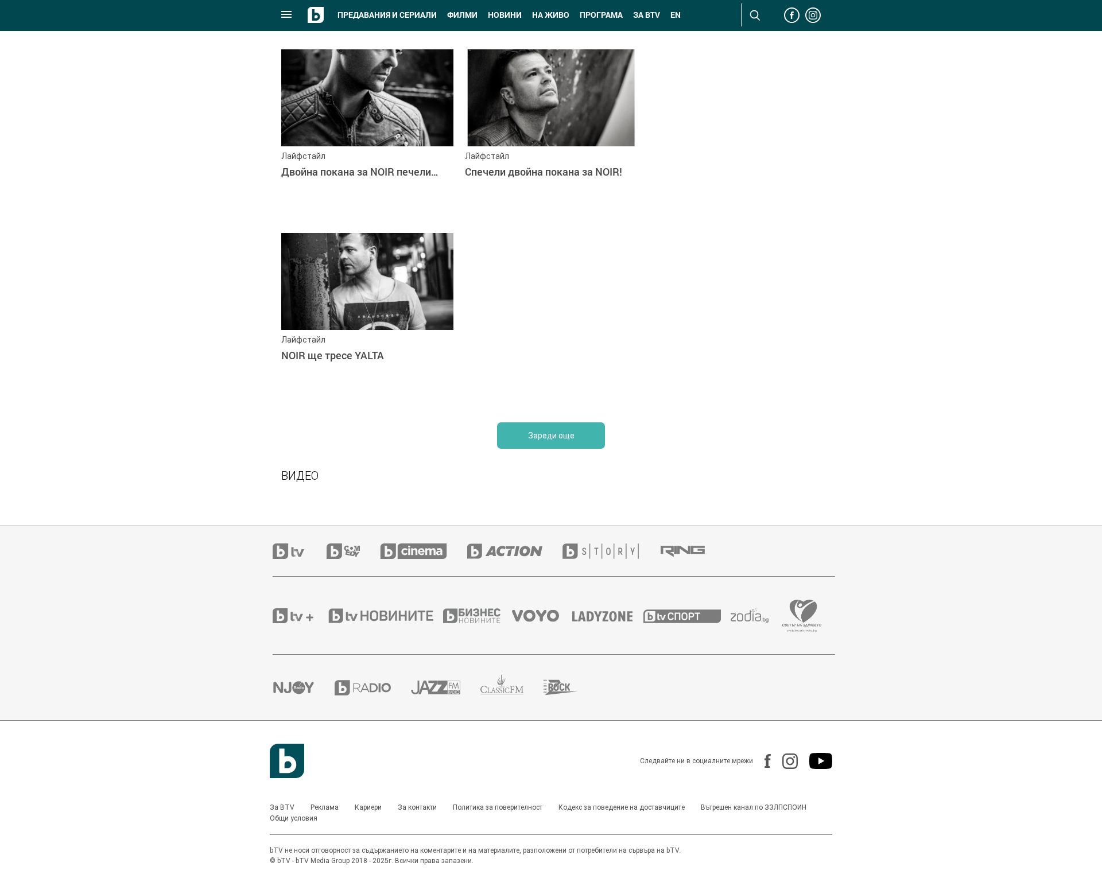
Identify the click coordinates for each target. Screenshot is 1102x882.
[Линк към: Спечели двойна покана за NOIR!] (551, 135)
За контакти (417, 807)
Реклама (325, 807)
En (675, 15)
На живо (550, 15)
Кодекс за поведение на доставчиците (621, 807)
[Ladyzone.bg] (608, 615)
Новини (505, 15)
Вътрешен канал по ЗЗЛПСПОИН (753, 807)
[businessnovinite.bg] (477, 616)
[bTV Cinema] (423, 551)
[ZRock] (571, 687)
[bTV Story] (610, 551)
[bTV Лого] (287, 761)
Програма (601, 15)
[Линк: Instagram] (784, 761)
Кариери (368, 807)
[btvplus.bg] (300, 615)
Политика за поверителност (497, 807)
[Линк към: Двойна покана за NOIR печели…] (367, 135)
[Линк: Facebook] (762, 761)
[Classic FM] (512, 687)
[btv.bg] (300, 551)
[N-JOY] (304, 687)
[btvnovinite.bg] (385, 615)
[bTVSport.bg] (687, 616)
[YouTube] (815, 760)
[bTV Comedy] (353, 551)
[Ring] (693, 551)
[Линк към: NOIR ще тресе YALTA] (367, 319)
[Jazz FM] (445, 687)
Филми (462, 15)
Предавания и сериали (387, 15)
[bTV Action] (514, 551)
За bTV (646, 15)
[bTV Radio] (373, 688)
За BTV (282, 807)
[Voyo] (542, 616)
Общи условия (293, 818)
